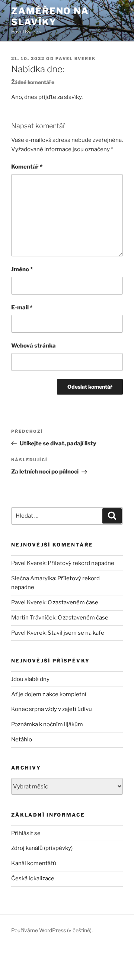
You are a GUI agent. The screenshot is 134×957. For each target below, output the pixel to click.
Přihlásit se (26, 833)
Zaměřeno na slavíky (50, 16)
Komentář (26, 166)
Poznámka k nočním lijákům (47, 724)
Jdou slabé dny (30, 679)
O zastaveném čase (73, 602)
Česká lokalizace (32, 878)
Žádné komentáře (32, 82)
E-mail (21, 307)
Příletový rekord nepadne (81, 563)
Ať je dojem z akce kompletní (48, 694)
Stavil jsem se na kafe (76, 632)
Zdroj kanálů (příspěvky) (42, 848)
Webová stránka (33, 345)
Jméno (22, 269)
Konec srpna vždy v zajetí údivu (51, 709)
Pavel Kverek (75, 58)
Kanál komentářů (33, 863)
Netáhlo (21, 739)
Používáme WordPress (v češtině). (52, 930)
